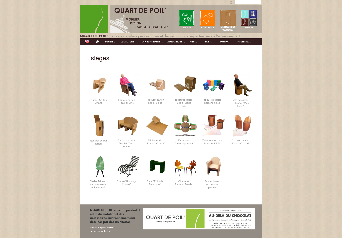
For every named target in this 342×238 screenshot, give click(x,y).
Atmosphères (174, 41)
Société (109, 41)
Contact (225, 41)
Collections (127, 41)
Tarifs (208, 41)
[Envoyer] (231, 2)
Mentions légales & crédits (102, 227)
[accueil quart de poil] (94, 21)
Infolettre (243, 41)
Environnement (151, 41)
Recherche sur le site (100, 230)
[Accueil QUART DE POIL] (97, 41)
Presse (193, 41)
